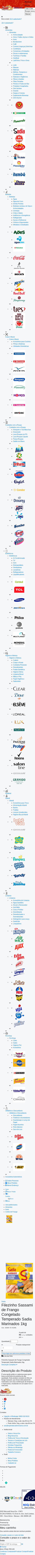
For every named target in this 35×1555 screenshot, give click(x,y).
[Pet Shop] (6, 551)
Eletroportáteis (18, 565)
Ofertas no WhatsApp (15, 1447)
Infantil (7, 798)
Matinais (16, 70)
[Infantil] (6, 796)
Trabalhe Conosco (14, 1452)
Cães (15, 1040)
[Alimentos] (6, 27)
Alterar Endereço (12, 1185)
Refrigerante (17, 218)
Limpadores (17, 923)
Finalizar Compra (21, 1551)
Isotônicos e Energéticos (21, 215)
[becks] (19, 273)
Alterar (18, 8)
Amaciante (17, 432)
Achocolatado (18, 35)
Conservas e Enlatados (21, 51)
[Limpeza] (6, 893)
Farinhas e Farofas (19, 56)
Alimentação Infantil (20, 805)
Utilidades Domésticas (21, 346)
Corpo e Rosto (18, 662)
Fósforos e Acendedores (21, 1118)
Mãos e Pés (17, 676)
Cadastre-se (12, 1463)
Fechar (3, 1547)
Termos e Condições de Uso (17, 1440)
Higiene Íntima (18, 672)
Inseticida (16, 921)
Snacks (15, 91)
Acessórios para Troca (21, 803)
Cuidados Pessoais (20, 665)
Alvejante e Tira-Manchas (22, 429)
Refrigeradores (18, 572)
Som (14, 563)
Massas (15, 67)
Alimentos (8, 30)
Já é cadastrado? (16, 19)
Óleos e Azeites (18, 79)
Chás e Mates (18, 213)
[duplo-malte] (19, 317)
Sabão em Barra (18, 441)
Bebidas (8, 194)
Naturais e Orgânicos (20, 77)
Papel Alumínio (18, 1125)
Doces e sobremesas (20, 53)
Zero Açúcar (17, 98)
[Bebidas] (6, 192)
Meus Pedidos (12, 1183)
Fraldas (15, 810)
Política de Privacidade (16, 1443)
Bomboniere (17, 42)
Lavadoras (16, 570)
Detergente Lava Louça (21, 919)
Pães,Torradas (18, 81)
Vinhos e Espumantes (20, 222)
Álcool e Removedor (20, 905)
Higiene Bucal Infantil (20, 814)
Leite (15, 65)
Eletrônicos (9, 553)
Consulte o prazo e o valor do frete (12, 1535)
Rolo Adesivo (17, 1127)
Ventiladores (17, 567)
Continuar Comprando (7, 1551)
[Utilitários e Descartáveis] (6, 1108)
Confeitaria (17, 49)
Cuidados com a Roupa (13, 425)
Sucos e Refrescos (19, 220)
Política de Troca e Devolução (18, 1438)
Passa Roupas (18, 439)
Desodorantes (18, 667)
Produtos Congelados (20, 86)
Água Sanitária (18, 902)
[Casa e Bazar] (6, 334)
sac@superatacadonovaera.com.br (16, 1425)
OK (22, 1544)
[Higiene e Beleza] (6, 653)
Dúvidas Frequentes (15, 1445)
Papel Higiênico (18, 679)
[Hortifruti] (6, 791)
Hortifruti (16, 58)
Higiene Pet (17, 1045)
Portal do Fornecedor (15, 1450)
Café (14, 44)
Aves (15, 39)
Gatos (15, 1043)
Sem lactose (17, 88)
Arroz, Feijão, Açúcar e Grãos (23, 37)
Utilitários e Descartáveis (14, 1111)
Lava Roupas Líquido (20, 436)
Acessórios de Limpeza (21, 900)
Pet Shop (8, 1036)
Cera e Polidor (18, 909)
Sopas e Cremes (19, 93)
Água (15, 199)
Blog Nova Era (13, 1436)
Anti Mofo (16, 907)
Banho (15, 807)
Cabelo (15, 660)
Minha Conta (12, 1458)
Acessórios (17, 1047)
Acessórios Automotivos (13, 1177)
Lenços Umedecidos (20, 812)
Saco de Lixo (17, 1129)
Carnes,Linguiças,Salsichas (22, 46)
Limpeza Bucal (18, 674)
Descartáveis (17, 1115)
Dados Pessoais (12, 1181)
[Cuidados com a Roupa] (6, 422)
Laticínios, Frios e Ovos (21, 60)
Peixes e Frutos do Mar (21, 84)
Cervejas (16, 211)
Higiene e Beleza (11, 655)
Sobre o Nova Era (14, 1433)
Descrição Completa (8, 1364)
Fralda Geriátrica (19, 669)
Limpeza (8, 895)
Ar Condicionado (19, 558)
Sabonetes (17, 681)
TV (14, 560)
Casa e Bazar (10, 337)
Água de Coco (18, 201)
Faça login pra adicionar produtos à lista (16, 1353)
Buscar (27, 5)
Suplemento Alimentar (20, 95)
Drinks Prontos (18, 204)
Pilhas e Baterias (19, 344)
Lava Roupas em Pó (20, 434)
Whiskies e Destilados (20, 225)
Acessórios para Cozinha (22, 341)
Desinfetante (17, 912)
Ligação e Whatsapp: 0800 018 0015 (16, 1416)
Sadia (3, 1301)
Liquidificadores (18, 574)
